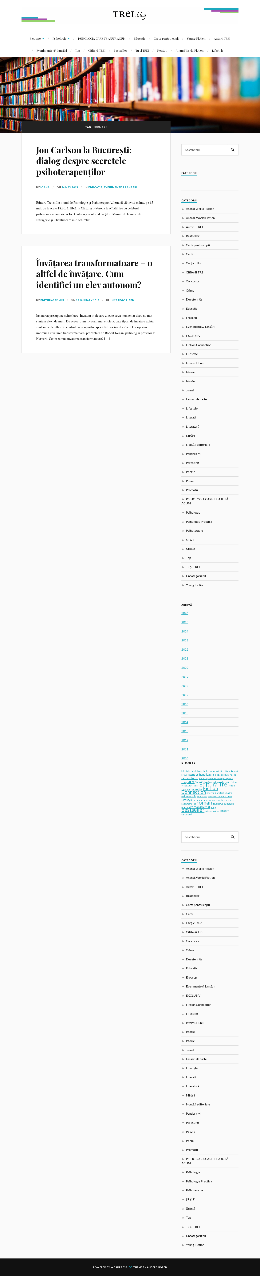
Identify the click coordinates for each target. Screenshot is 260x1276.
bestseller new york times (220, 796)
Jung (213, 807)
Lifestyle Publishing (191, 771)
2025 (184, 622)
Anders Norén (157, 1267)
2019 (184, 676)
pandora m (202, 796)
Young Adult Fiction (190, 786)
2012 (184, 740)
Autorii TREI (222, 38)
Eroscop (191, 317)
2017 (184, 695)
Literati (191, 417)
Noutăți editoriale (198, 444)
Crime (190, 290)
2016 (184, 704)
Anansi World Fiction (190, 50)
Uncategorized (122, 300)
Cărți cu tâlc (194, 263)
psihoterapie (188, 796)
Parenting (192, 462)
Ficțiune (35, 38)
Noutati (162, 50)
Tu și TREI (142, 50)
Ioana (45, 187)
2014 (184, 722)
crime (216, 811)
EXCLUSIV (193, 335)
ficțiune (188, 781)
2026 (184, 613)
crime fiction (229, 800)
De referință (194, 299)
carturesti (186, 814)
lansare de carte (216, 800)
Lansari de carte (196, 399)
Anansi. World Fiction (200, 218)
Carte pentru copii (166, 38)
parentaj (214, 771)
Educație (139, 38)
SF (194, 800)
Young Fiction (196, 38)
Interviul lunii (195, 363)
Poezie (190, 472)
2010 (184, 758)
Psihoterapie (194, 530)
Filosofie (192, 354)
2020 (184, 667)
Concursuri (193, 281)
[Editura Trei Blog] (130, 21)
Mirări (190, 435)
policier (209, 811)
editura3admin (52, 300)
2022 (184, 649)
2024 (184, 631)
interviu (211, 793)
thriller (206, 771)
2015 (184, 713)
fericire (234, 782)
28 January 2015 (87, 300)
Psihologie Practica (199, 521)
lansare (224, 810)
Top (77, 50)
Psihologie (59, 38)
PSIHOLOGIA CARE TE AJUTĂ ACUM (101, 38)
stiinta (227, 771)
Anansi (234, 771)
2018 (184, 685)
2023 (184, 640)
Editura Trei (214, 784)
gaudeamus (218, 804)
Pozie (190, 481)
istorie (191, 774)
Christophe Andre (223, 793)
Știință (190, 549)
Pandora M (193, 453)
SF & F (190, 539)
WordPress (119, 1267)
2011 (184, 749)
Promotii (192, 490)
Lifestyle (217, 50)
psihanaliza (203, 774)
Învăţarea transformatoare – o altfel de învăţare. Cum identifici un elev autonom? (94, 273)
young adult (228, 778)
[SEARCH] (232, 149)
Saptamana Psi (188, 803)
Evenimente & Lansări (52, 50)
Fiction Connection (198, 345)
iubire (221, 771)
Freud (184, 774)
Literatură (192, 426)
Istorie (190, 372)
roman (204, 802)
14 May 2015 (70, 187)
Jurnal (190, 390)
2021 (184, 658)
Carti (189, 254)
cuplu (232, 785)
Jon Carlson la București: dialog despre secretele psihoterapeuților (84, 160)
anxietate (203, 778)
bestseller (192, 809)
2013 (184, 731)
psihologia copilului (220, 774)
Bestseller (120, 50)
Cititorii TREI (96, 50)
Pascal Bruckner (215, 778)
